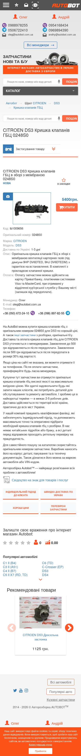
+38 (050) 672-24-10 (16, 313)
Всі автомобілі (60, 682)
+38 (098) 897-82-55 (51, 313)
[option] (32, 208)
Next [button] (69, 628)
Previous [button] (12, 628)
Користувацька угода (40, 744)
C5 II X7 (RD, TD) (15, 575)
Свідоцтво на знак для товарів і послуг (40, 480)
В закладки (63, 183)
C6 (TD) (47, 563)
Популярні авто (60, 691)
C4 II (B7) (9, 571)
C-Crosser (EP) (53, 567)
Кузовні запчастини (61, 699)
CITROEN (20, 241)
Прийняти (40, 751)
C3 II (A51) (10, 567)
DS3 (18, 245)
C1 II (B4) (9, 563)
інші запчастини (25, 335)
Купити (69, 207)
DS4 (45, 575)
